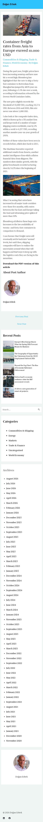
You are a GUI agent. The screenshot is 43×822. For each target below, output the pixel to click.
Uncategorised (16, 450)
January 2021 (12, 731)
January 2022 (12, 696)
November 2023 (14, 619)
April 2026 (11, 497)
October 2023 (12, 624)
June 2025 (11, 546)
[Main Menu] (38, 4)
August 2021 (12, 706)
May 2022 (11, 677)
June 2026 (11, 488)
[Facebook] (10, 818)
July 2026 (10, 483)
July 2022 (10, 667)
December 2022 (14, 653)
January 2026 (12, 512)
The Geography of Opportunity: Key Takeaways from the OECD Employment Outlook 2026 (26, 356)
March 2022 (12, 687)
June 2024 (11, 604)
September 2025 (14, 531)
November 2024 (14, 580)
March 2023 (12, 648)
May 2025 (11, 551)
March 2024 (12, 609)
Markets (13, 440)
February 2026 (13, 507)
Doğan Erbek (9, 301)
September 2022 (14, 663)
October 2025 (12, 527)
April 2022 (11, 682)
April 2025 (11, 556)
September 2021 (14, 701)
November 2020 (14, 740)
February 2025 (13, 566)
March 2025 (12, 561)
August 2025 (12, 536)
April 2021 (11, 726)
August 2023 (12, 633)
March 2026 (12, 502)
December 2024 (14, 575)
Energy (12, 435)
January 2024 (12, 614)
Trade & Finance (17, 445)
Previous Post (21, 316)
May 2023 (11, 638)
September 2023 (14, 629)
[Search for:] (21, 409)
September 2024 (14, 590)
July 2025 (10, 541)
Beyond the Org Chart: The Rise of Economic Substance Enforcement (26, 367)
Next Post (21, 324)
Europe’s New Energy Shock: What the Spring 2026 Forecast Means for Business (26, 344)
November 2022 (14, 658)
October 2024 (12, 585)
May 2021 (11, 721)
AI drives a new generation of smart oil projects (25, 390)
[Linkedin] (4, 818)
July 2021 (10, 711)
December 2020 (14, 735)
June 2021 (11, 716)
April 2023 (11, 643)
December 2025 (14, 517)
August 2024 (12, 595)
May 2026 (11, 493)
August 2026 (12, 478)
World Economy (19, 62)
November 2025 (14, 522)
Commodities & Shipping (15, 59)
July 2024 (10, 599)
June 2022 (11, 672)
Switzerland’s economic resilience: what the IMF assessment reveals (24, 379)
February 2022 (13, 692)
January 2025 (12, 570)
